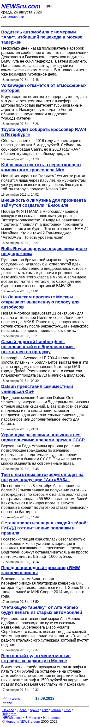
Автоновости (12, 16)
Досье (22, 710)
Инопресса (51, 718)
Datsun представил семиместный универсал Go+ (37, 389)
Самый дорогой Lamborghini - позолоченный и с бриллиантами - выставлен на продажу (38, 346)
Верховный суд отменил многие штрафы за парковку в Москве (36, 658)
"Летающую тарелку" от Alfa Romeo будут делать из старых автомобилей (41, 610)
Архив (34, 710)
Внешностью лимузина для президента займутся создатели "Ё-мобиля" (43, 203)
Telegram (9, 714)
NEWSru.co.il (12, 718)
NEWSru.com (21, 6)
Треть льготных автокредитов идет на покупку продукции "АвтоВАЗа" (42, 477)
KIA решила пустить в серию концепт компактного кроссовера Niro (41, 167)
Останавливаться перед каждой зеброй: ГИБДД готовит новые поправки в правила (44, 528)
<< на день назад (11, 700)
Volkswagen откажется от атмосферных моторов (44, 88)
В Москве (32, 718)
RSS (67, 710)
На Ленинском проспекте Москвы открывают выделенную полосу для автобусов (40, 302)
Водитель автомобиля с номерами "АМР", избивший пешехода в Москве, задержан (42, 37)
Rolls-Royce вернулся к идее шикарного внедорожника (44, 251)
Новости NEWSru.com (23, 721)
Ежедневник (51, 710)
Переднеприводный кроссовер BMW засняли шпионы (40, 570)
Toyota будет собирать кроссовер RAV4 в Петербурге (43, 132)
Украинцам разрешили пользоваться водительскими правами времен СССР (43, 437)
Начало (8, 710)
